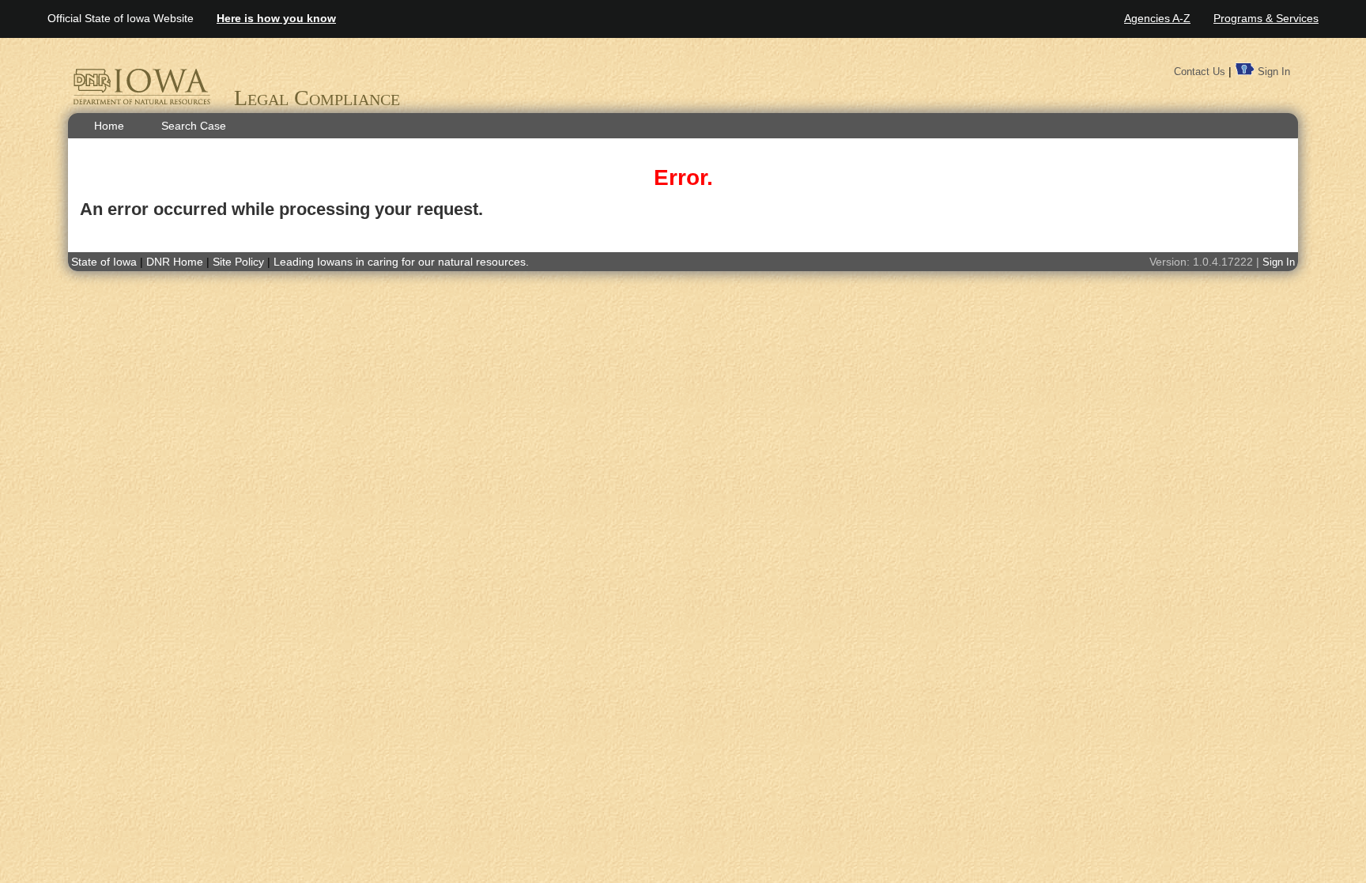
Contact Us (1199, 71)
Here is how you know (276, 18)
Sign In (1274, 71)
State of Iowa (104, 261)
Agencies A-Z (1157, 18)
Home (109, 125)
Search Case (193, 125)
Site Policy (238, 261)
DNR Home (176, 261)
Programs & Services (1266, 18)
